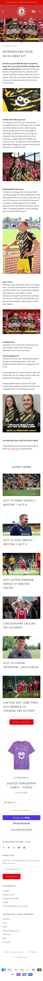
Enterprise (6, 919)
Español (33, 952)
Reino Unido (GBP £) (14, 952)
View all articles (21, 722)
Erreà (5, 923)
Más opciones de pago (21, 823)
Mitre (5, 938)
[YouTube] (19, 847)
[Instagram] (14, 847)
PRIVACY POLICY (9, 895)
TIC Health (6, 942)
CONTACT (6, 891)
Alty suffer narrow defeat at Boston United (19, 584)
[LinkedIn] (24, 847)
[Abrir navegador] (3, 11)
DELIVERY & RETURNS (11, 898)
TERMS (5, 902)
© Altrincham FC (21, 957)
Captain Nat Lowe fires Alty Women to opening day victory (21, 706)
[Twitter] (8, 847)
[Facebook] (3, 847)
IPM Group (7, 934)
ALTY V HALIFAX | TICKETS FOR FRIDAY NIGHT (21, 2)
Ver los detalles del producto (21, 829)
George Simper (15, 449)
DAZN (5, 927)
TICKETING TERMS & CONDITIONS (15, 906)
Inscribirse (11, 877)
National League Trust (11, 930)
